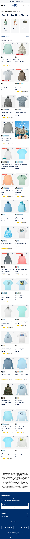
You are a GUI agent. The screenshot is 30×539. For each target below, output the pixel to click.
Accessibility (19, 537)
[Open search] (5, 5)
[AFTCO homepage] (15, 5)
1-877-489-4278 (8, 527)
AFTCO (12, 533)
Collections (7, 11)
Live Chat (25, 527)
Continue (15, 507)
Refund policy (7, 535)
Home (2, 11)
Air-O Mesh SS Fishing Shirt (21, 321)
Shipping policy (12, 537)
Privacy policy (14, 535)
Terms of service (21, 535)
